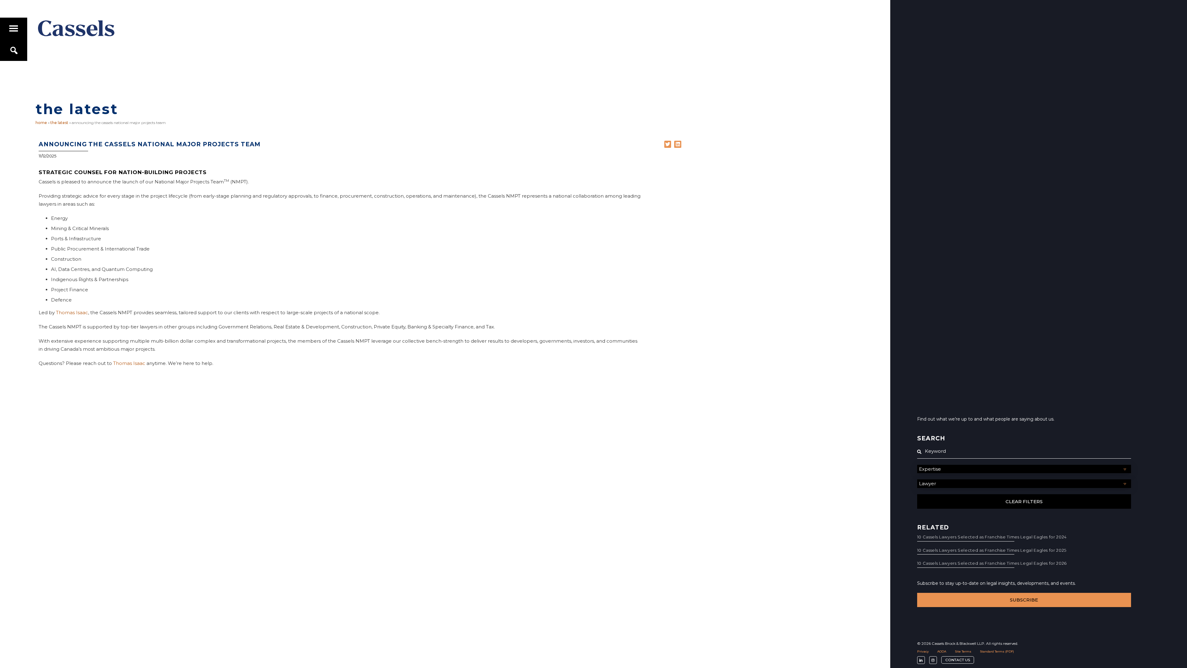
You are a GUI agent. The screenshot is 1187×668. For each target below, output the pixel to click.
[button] (667, 144)
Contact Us (957, 659)
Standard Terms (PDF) (997, 651)
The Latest (59, 122)
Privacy (923, 651)
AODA (941, 651)
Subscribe (1024, 600)
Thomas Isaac (72, 312)
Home (41, 122)
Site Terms (963, 651)
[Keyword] (1024, 451)
